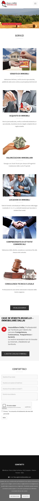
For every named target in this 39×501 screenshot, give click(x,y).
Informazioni (15, 496)
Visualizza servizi (19, 308)
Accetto (25, 496)
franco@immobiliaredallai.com (22, 477)
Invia (4, 418)
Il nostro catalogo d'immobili (12, 24)
